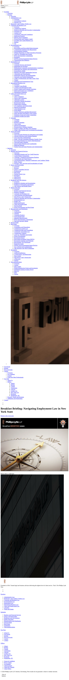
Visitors (16, 80)
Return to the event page (7, 416)
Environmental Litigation (20, 51)
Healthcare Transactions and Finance (24, 184)
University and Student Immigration (23, 77)
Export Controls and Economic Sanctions (25, 89)
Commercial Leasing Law (21, 228)
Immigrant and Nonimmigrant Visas (23, 81)
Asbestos (16, 213)
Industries (10, 148)
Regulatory (17, 57)
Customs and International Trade (22, 87)
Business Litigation (19, 122)
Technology (14, 250)
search (2, 5)
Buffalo (13, 385)
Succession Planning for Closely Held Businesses (27, 140)
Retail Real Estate (19, 244)
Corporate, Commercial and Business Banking (26, 157)
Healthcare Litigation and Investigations (24, 183)
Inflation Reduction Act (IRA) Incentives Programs (27, 52)
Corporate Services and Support (22, 65)
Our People (7, 366)
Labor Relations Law (19, 109)
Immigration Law (15, 62)
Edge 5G (16, 271)
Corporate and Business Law (18, 25)
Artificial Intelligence (19, 253)
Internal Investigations (20, 107)
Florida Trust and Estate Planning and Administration (28, 146)
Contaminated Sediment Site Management (25, 49)
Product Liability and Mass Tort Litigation (25, 128)
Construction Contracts (20, 233)
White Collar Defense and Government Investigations (28, 130)
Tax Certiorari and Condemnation (23, 247)
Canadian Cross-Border (20, 86)
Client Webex (7, 668)
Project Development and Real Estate (24, 207)
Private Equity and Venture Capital (23, 39)
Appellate (16, 121)
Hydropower (17, 171)
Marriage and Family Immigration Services (25, 72)
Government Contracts (20, 21)
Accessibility (7, 664)
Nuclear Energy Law (19, 174)
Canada (13, 386)
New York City (15, 392)
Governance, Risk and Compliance (23, 34)
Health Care (17, 201)
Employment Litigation (20, 104)
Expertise (6, 11)
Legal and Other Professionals (15, 377)
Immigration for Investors (21, 66)
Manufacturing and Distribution (19, 209)
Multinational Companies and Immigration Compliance (28, 68)
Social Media (17, 110)
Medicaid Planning (19, 145)
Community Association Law (22, 231)
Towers (16, 274)
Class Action (17, 124)
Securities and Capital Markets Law (23, 40)
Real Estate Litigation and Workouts (23, 241)
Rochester (13, 394)
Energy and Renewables (17, 165)
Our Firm (6, 379)
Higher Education (15, 187)
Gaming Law (17, 33)
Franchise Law (18, 31)
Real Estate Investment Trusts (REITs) (24, 239)
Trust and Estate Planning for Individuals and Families (28, 134)
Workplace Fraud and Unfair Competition (25, 115)
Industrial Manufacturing (20, 218)
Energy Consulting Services (21, 169)
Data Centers (17, 256)
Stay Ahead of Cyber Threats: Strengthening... (50, 674)
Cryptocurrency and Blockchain (22, 254)
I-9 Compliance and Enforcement (23, 106)
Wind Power (17, 178)
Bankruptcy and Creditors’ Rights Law (21, 24)
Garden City (14, 391)
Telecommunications (16, 262)
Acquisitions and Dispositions (22, 227)
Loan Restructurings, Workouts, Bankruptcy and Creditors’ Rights (31, 160)
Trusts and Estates (15, 131)
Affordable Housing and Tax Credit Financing (26, 154)
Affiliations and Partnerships (14, 398)
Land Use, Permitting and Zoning (23, 54)
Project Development (19, 236)
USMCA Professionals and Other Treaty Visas (26, 78)
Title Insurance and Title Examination (24, 248)
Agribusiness (17, 212)
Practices (9, 15)
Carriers (16, 265)
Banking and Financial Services (19, 151)
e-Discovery (17, 259)
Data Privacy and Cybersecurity (22, 197)
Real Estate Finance (19, 237)
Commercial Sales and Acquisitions (23, 230)
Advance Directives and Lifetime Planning (25, 136)
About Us (10, 380)
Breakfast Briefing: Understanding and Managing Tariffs (38, 676)
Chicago (13, 389)
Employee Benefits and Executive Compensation (27, 30)
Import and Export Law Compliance (23, 90)
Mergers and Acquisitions (21, 37)
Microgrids (17, 172)
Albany (13, 383)
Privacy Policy (8, 662)
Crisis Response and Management (23, 195)
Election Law (17, 22)
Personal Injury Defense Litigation (23, 127)
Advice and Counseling (20, 98)
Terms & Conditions (9, 661)
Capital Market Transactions (21, 156)
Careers (6, 371)
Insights (6, 368)
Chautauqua (14, 388)
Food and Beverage (19, 216)
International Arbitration (20, 92)
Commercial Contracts (20, 28)
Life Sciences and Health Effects (22, 186)
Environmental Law (16, 45)
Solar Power (17, 177)
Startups (16, 42)
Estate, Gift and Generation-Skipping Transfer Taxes (28, 139)
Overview (10, 13)
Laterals (9, 376)
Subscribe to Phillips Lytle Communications (24, 674)
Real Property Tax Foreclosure (22, 242)
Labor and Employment (20, 204)
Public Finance (18, 162)
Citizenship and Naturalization (22, 74)
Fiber (15, 272)
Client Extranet (8, 665)
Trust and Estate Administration (22, 137)
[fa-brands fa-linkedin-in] (4, 403)
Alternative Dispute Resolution (22, 101)
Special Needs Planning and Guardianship (25, 143)
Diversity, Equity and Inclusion (15, 397)
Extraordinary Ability (19, 71)
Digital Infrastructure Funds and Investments (26, 268)
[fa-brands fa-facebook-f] (4, 404)
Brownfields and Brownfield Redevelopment (26, 48)
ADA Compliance (19, 96)
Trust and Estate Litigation (21, 142)
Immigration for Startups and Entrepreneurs (25, 69)
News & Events (8, 369)
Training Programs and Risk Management (25, 112)
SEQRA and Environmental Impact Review (25, 58)
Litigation (13, 118)
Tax (15, 43)
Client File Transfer (9, 667)
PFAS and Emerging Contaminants (23, 55)
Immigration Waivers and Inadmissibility (25, 75)
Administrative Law (16, 18)
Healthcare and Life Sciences (18, 180)
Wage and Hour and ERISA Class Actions (25, 113)
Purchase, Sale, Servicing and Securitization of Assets (28, 163)
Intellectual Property (19, 36)
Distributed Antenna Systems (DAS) (23, 269)
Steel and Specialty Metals (21, 221)
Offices (9, 382)
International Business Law (18, 83)
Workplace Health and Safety (22, 116)
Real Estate (14, 224)
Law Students (11, 374)
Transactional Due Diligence (21, 60)
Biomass (16, 168)
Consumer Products (19, 215)
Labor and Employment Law (18, 93)
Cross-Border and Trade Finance (22, 159)
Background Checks (19, 102)
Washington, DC (15, 395)
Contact (6, 400)
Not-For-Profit (18, 206)
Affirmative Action (19, 99)
